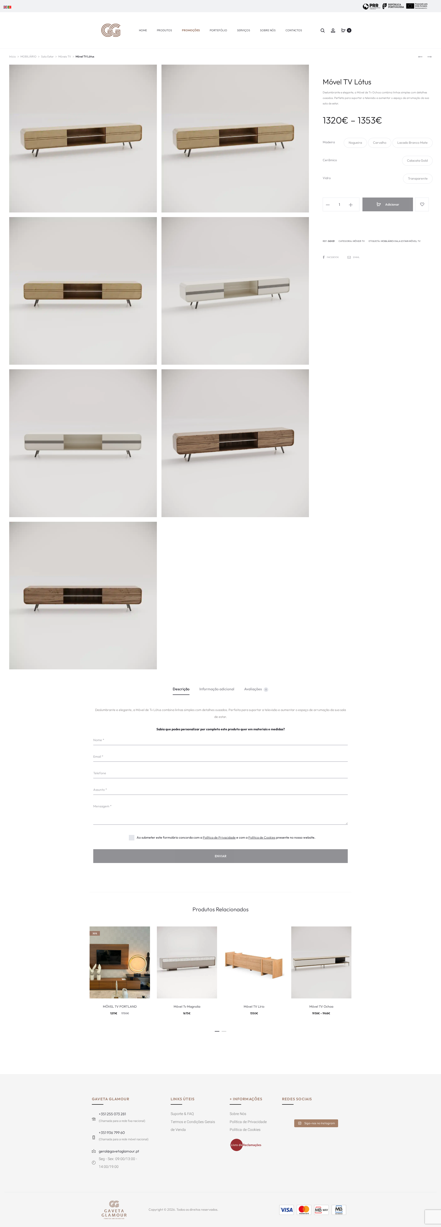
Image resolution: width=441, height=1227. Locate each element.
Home (143, 30)
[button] (355, 142)
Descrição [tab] (181, 689)
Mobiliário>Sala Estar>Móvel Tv (401, 241)
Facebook (333, 257)
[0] (343, 30)
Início (12, 56)
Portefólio (218, 30)
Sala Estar (47, 56)
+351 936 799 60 (112, 1132)
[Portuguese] (10, 7)
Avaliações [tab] (255, 689)
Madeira (329, 142)
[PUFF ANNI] (427, 56)
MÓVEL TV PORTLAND (120, 1006)
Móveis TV (64, 56)
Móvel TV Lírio (254, 1006)
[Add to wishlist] (422, 204)
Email (356, 257)
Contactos (294, 30)
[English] (5, 7)
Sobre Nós (268, 30)
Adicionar (391, 204)
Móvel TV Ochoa (321, 1006)
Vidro (327, 178)
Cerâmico (330, 160)
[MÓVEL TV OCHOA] (420, 56)
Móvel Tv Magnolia (187, 1006)
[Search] (322, 30)
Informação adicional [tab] (216, 689)
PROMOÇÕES (191, 30)
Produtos (164, 30)
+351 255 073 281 (112, 1114)
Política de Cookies (261, 837)
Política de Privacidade (219, 837)
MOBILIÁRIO (28, 56)
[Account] (333, 30)
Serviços (243, 30)
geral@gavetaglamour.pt (119, 1151)
